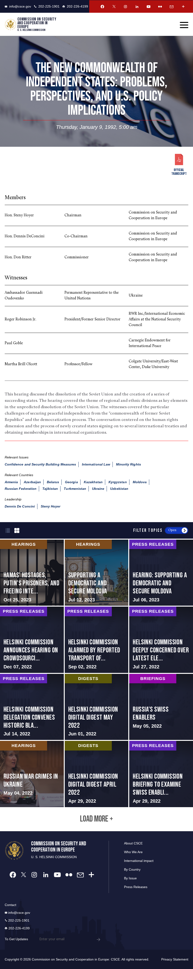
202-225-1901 (49, 6)
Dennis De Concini (20, 506)
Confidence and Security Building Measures (40, 464)
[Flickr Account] (160, 6)
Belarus (53, 482)
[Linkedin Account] (137, 6)
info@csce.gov (20, 6)
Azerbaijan (32, 482)
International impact (138, 861)
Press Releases (135, 887)
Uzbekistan (119, 489)
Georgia (71, 482)
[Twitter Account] (114, 6)
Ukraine (98, 489)
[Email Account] (171, 6)
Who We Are (133, 852)
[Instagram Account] (125, 6)
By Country (132, 869)
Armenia (11, 482)
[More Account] (183, 6)
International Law (96, 464)
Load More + (96, 819)
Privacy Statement (174, 959)
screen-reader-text (32, 573)
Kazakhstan (93, 482)
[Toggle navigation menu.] (184, 25)
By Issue (130, 878)
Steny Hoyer (50, 506)
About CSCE (133, 843)
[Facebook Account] (102, 6)
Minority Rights (128, 464)
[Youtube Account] (148, 6)
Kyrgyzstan (118, 482)
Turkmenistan (75, 489)
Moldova (140, 482)
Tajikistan (50, 489)
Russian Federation (20, 489)
